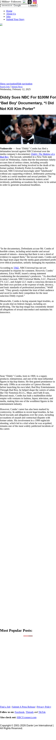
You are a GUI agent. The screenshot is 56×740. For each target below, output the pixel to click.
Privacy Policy (44, 707)
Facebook (19, 712)
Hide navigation (24, 83)
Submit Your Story (15, 19)
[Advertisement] (28, 54)
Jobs (8, 16)
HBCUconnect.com (26, 717)
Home (9, 11)
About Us (11, 13)
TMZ (16, 268)
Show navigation (8, 83)
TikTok (42, 712)
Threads (30, 712)
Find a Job (5, 707)
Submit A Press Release (23, 707)
